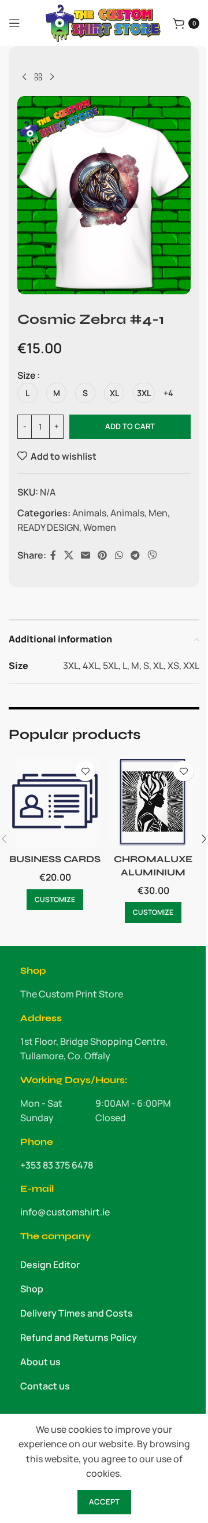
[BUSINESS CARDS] (55, 801)
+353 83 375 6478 (56, 1165)
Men (158, 513)
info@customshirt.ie (65, 1212)
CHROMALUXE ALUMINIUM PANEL (153, 871)
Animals (89, 513)
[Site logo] (103, 22)
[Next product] (52, 77)
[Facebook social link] (53, 555)
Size (26, 375)
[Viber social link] (152, 555)
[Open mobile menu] (14, 23)
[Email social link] (85, 555)
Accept (104, 1501)
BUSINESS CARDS (55, 858)
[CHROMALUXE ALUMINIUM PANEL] (153, 801)
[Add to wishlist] (85, 771)
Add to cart (130, 426)
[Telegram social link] (135, 555)
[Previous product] (24, 77)
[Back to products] (38, 77)
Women (99, 527)
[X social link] (68, 555)
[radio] (27, 393)
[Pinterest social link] (102, 555)
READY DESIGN (48, 527)
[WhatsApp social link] (119, 555)
